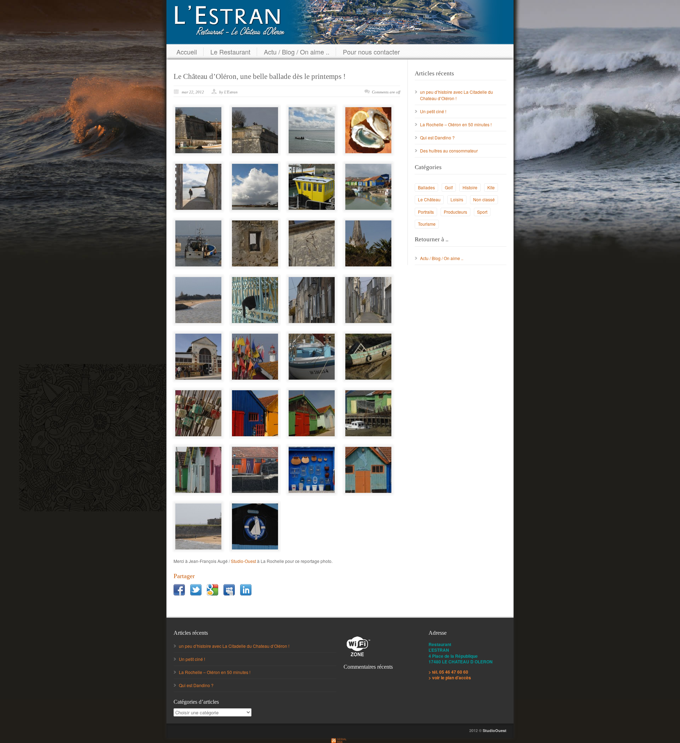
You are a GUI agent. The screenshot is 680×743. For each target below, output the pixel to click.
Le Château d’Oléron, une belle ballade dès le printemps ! (260, 76)
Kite (491, 187)
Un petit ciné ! (433, 111)
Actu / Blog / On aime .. (296, 51)
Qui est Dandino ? (437, 137)
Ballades (426, 187)
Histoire (470, 187)
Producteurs (455, 212)
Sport (482, 212)
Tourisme (427, 224)
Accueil (186, 51)
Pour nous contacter (371, 51)
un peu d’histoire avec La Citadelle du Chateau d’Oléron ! (234, 646)
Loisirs (456, 199)
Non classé (484, 199)
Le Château (429, 199)
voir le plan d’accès (451, 677)
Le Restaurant (230, 51)
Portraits (426, 212)
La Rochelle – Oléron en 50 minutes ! (456, 124)
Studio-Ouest (243, 561)
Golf (449, 187)
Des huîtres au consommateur (449, 151)
